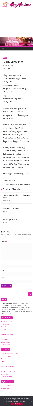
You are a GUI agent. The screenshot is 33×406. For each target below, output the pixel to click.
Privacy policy (18, 403)
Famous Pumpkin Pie (9, 180)
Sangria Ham (4, 359)
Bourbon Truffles (5, 344)
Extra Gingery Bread (6, 364)
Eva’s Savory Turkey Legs (7, 366)
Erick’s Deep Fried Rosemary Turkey (10, 369)
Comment (4, 242)
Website (3, 278)
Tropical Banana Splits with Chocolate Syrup (16, 196)
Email (3, 270)
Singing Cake (4, 339)
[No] (31, 401)
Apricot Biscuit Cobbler (7, 334)
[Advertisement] (16, 23)
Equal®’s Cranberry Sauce (8, 371)
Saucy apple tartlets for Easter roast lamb (18, 184)
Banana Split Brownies (11, 220)
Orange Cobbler (5, 337)
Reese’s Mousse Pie (6, 324)
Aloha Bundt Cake (5, 332)
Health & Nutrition (6, 385)
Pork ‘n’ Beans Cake (6, 327)
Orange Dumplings (6, 329)
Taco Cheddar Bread (6, 321)
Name (3, 263)
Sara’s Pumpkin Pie (6, 356)
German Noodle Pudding (11, 208)
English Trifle (4, 374)
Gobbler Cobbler (5, 342)
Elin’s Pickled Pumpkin (7, 376)
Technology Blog (5, 388)
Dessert (5, 57)
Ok (12, 403)
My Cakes (11, 65)
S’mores (3, 361)
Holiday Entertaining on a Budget (9, 353)
